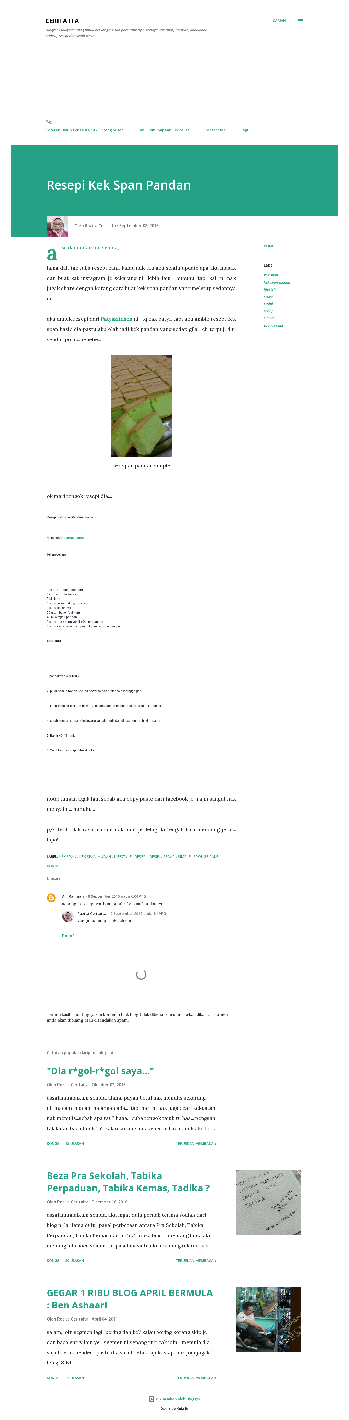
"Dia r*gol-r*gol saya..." (100, 1070)
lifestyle (270, 289)
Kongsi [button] (270, 245)
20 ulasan (74, 1260)
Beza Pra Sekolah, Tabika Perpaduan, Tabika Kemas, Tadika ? (128, 1181)
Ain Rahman (73, 896)
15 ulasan (74, 1143)
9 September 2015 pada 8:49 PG (138, 913)
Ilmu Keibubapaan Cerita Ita (164, 130)
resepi (269, 296)
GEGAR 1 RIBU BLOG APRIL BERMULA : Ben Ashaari (130, 1298)
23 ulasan (74, 1377)
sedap (268, 310)
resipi (268, 303)
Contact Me (215, 130)
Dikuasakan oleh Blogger (177, 1398)
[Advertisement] (174, 81)
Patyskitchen (116, 319)
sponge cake (274, 325)
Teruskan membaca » (196, 1143)
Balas (68, 936)
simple (269, 318)
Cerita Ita (62, 20)
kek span (271, 275)
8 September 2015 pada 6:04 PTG (117, 896)
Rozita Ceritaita (91, 913)
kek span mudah (277, 282)
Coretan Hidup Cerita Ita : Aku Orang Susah (85, 130)
